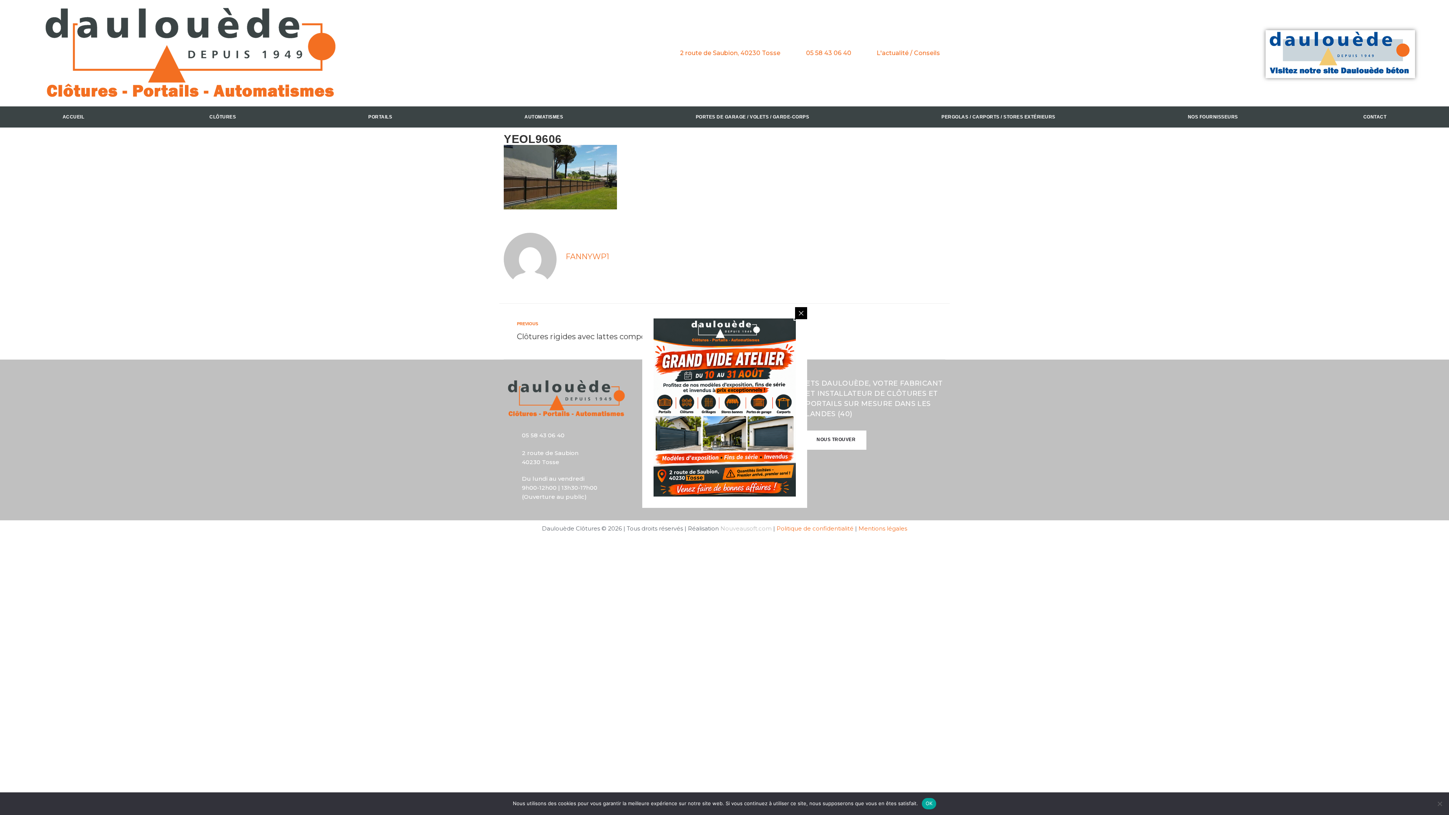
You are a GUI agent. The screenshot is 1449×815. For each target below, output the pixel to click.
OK (929, 803)
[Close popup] (801, 313)
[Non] (1439, 803)
